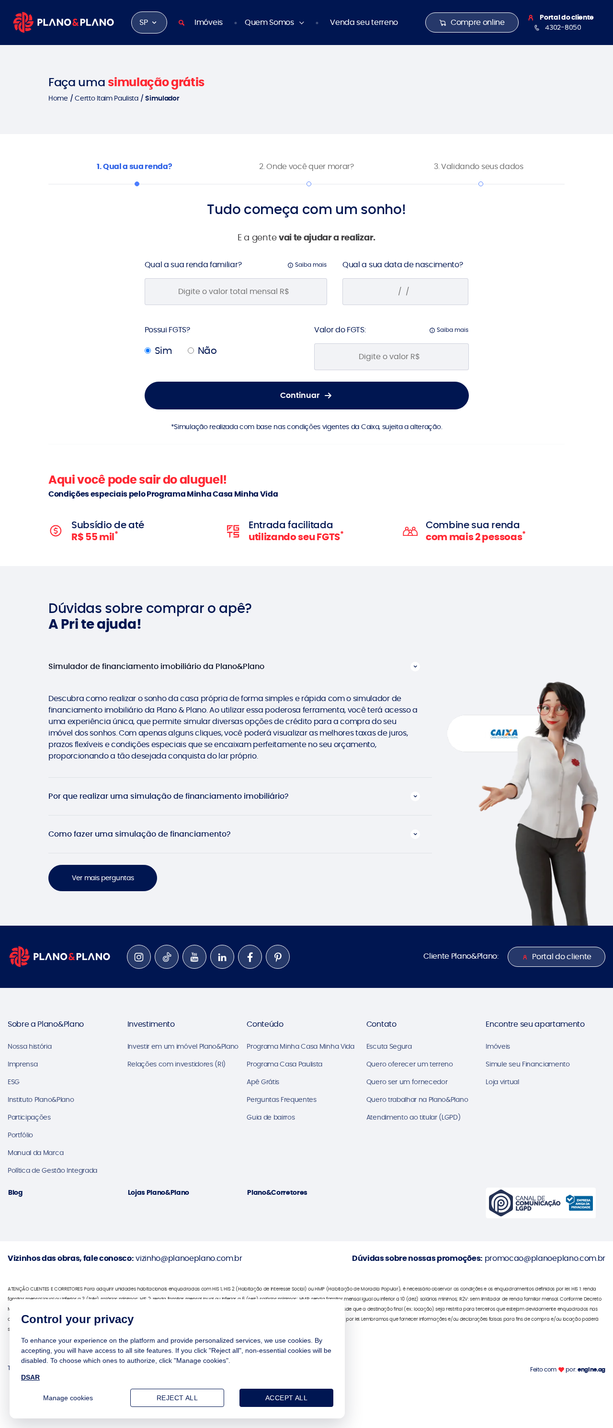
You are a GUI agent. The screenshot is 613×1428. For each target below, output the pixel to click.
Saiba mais (310, 265)
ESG (14, 1082)
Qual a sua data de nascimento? (402, 264)
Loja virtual (502, 1082)
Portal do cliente (561, 956)
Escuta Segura (389, 1046)
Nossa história (30, 1046)
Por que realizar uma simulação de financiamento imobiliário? (168, 796)
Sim (163, 350)
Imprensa (22, 1064)
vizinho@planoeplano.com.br (189, 1258)
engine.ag (591, 1369)
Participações (29, 1117)
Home (58, 98)
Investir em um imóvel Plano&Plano (182, 1046)
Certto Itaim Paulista (106, 98)
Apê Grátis (263, 1082)
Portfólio (20, 1135)
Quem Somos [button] (270, 22)
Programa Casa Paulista (284, 1064)
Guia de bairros (271, 1117)
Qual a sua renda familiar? (193, 264)
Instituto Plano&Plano (41, 1099)
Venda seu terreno (364, 22)
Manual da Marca (35, 1152)
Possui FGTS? (167, 329)
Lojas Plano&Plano (159, 1192)
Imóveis (208, 22)
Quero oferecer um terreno (409, 1064)
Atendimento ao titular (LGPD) (413, 1117)
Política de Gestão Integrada (52, 1170)
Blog (15, 1192)
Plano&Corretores (277, 1192)
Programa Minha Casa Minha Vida (300, 1046)
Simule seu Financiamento (527, 1064)
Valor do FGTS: (340, 329)
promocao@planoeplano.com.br (545, 1258)
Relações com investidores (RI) (176, 1064)
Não (207, 350)
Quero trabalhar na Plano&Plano (417, 1099)
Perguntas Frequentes (282, 1099)
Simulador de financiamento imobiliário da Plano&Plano (156, 666)
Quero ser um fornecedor (407, 1082)
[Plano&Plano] (63, 21)
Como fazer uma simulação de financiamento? (139, 833)
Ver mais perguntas (103, 878)
